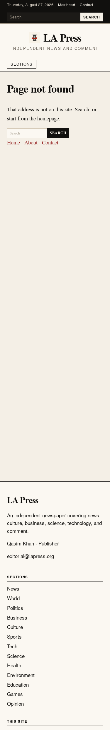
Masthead (66, 4)
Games (15, 693)
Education (18, 684)
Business (17, 617)
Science (16, 655)
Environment (21, 674)
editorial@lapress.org (30, 556)
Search (91, 17)
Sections (22, 64)
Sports (14, 636)
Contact (86, 4)
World (13, 598)
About (31, 142)
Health (14, 665)
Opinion (15, 703)
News (13, 588)
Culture (15, 626)
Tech (12, 646)
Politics (15, 607)
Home (13, 142)
